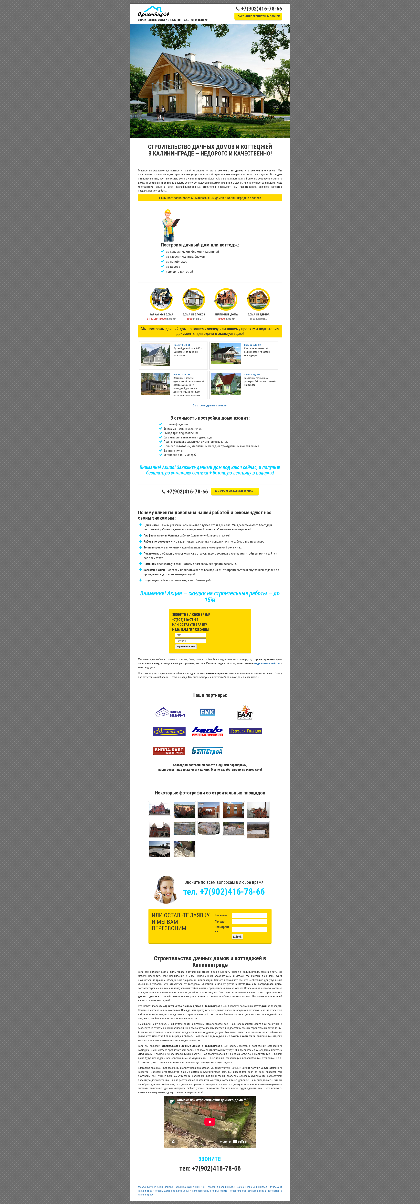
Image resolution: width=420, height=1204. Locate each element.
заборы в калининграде (221, 1187)
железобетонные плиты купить (209, 1190)
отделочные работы (267, 663)
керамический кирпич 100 (190, 1187)
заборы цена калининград (252, 1187)
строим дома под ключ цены (172, 1190)
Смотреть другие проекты (210, 405)
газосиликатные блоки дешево (155, 1187)
